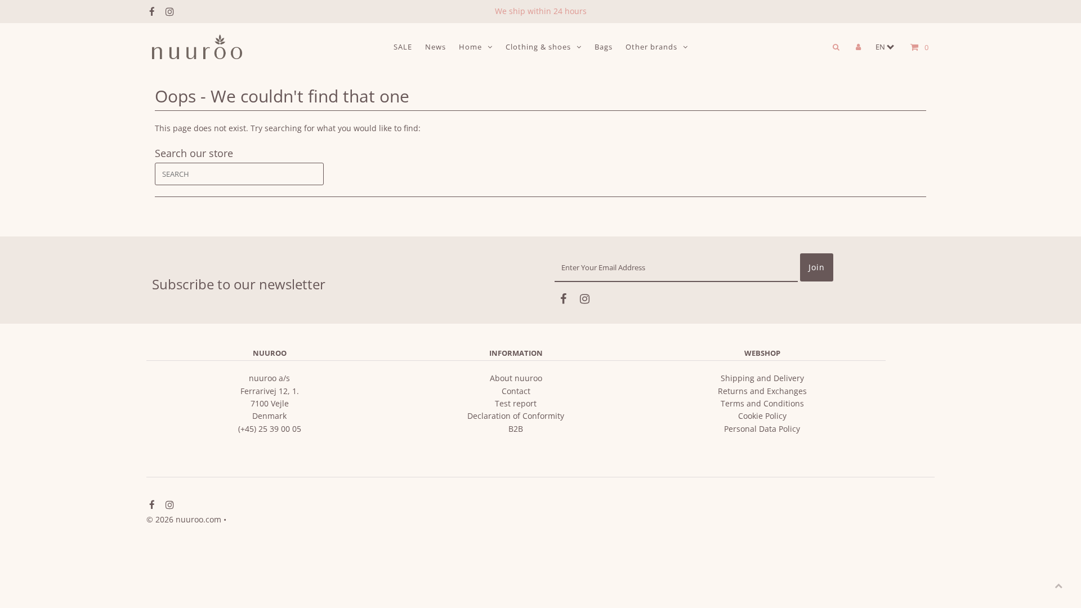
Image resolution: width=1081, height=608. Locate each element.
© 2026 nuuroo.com (183, 519)
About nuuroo (516, 378)
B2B (515, 428)
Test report (516, 403)
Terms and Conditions (762, 403)
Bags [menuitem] (604, 47)
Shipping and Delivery (762, 378)
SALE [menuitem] (403, 47)
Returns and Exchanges (762, 391)
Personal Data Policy (762, 428)
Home (470, 47)
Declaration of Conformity (515, 415)
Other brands (651, 47)
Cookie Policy (762, 415)
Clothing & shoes (538, 47)
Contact (516, 391)
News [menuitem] (435, 47)
